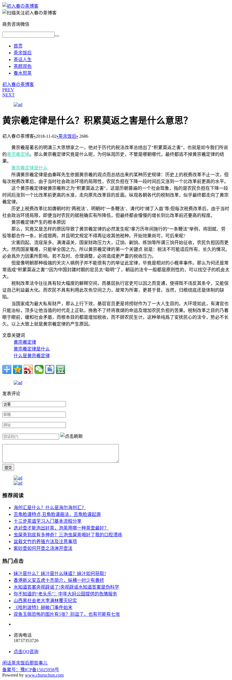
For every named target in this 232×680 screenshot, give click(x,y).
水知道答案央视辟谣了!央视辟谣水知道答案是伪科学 (66, 587)
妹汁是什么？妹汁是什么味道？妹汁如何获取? (60, 573)
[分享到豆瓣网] (60, 369)
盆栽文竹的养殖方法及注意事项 (45, 541)
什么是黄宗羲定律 (32, 355)
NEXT (8, 94)
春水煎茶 (23, 73)
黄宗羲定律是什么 (29, 167)
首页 (18, 46)
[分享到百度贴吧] (49, 369)
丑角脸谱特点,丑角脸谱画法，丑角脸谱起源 (57, 514)
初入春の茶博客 (18, 84)
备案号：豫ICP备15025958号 (30, 669)
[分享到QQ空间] (17, 369)
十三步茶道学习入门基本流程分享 (47, 521)
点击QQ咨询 (26, 651)
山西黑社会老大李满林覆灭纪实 (45, 600)
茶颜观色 (23, 66)
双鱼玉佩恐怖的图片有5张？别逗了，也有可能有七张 (67, 614)
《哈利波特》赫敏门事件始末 (43, 607)
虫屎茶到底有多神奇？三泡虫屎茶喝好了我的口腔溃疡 (68, 534)
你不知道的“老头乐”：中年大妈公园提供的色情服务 (65, 593)
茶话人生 (23, 59)
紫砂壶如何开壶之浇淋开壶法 (43, 548)
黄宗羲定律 (18, 154)
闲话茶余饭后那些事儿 (25, 662)
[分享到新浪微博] (28, 369)
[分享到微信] (39, 369)
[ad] (18, 104)
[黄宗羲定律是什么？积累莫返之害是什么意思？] (20, 6)
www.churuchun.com (44, 675)
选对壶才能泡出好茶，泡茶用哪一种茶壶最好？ (61, 528)
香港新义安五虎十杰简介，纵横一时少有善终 (59, 580)
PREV (8, 89)
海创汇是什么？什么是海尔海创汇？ (50, 507)
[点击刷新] (71, 435)
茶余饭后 (23, 52)
